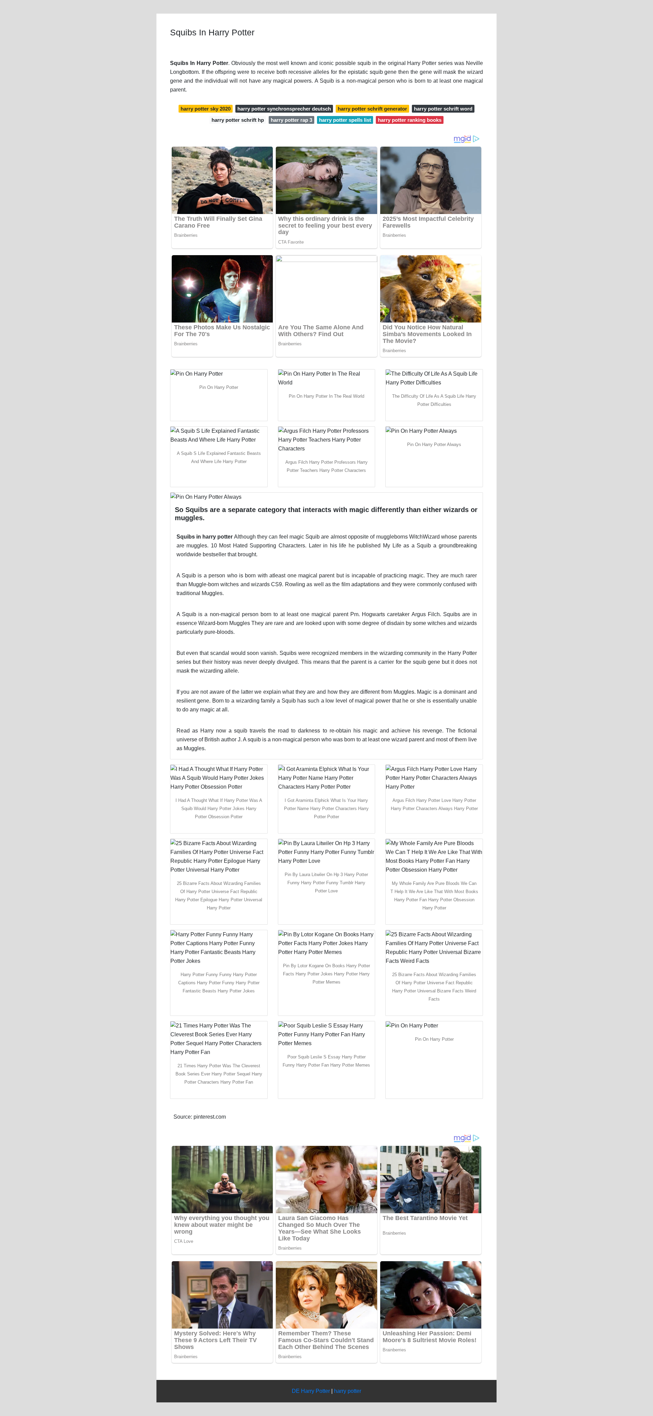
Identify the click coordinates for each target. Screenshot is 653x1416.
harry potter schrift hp (238, 120)
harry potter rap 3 (291, 120)
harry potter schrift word (443, 109)
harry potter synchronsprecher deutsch (284, 109)
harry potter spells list (345, 120)
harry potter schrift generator (372, 109)
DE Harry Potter (311, 1391)
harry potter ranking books (409, 120)
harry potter (347, 1391)
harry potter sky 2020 (206, 109)
